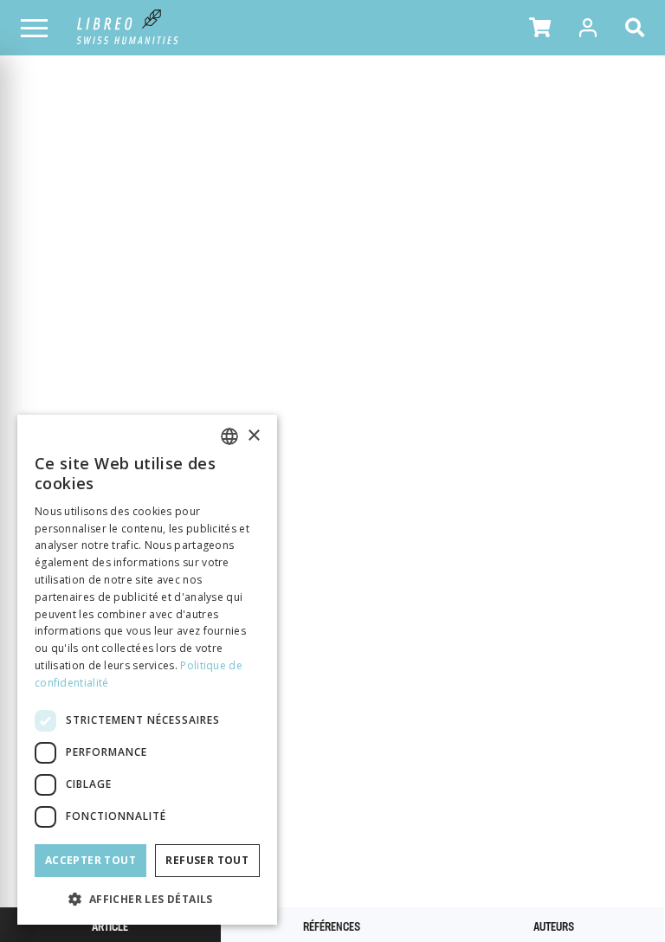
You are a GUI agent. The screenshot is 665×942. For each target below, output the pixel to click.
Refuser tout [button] (207, 860)
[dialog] (147, 670)
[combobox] (229, 436)
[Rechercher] (638, 27)
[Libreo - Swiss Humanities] (127, 27)
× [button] (253, 435)
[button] (540, 27)
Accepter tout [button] (90, 860)
